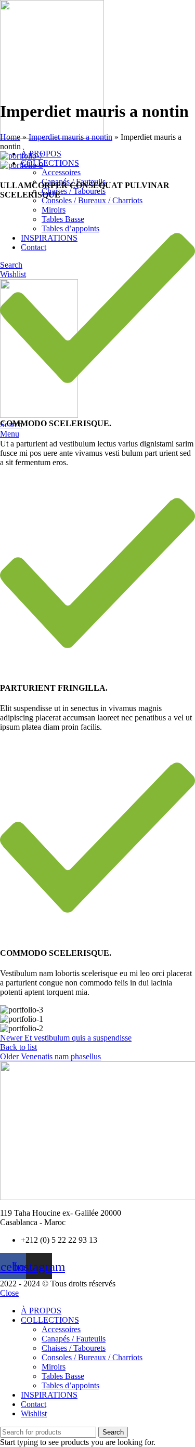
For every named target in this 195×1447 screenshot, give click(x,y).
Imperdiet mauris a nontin (70, 137)
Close (9, 1292)
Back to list (18, 1047)
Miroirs (54, 209)
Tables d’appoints (70, 1385)
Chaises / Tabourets (74, 191)
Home (10, 137)
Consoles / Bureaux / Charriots (92, 200)
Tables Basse (63, 1376)
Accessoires (61, 172)
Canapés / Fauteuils (74, 1338)
